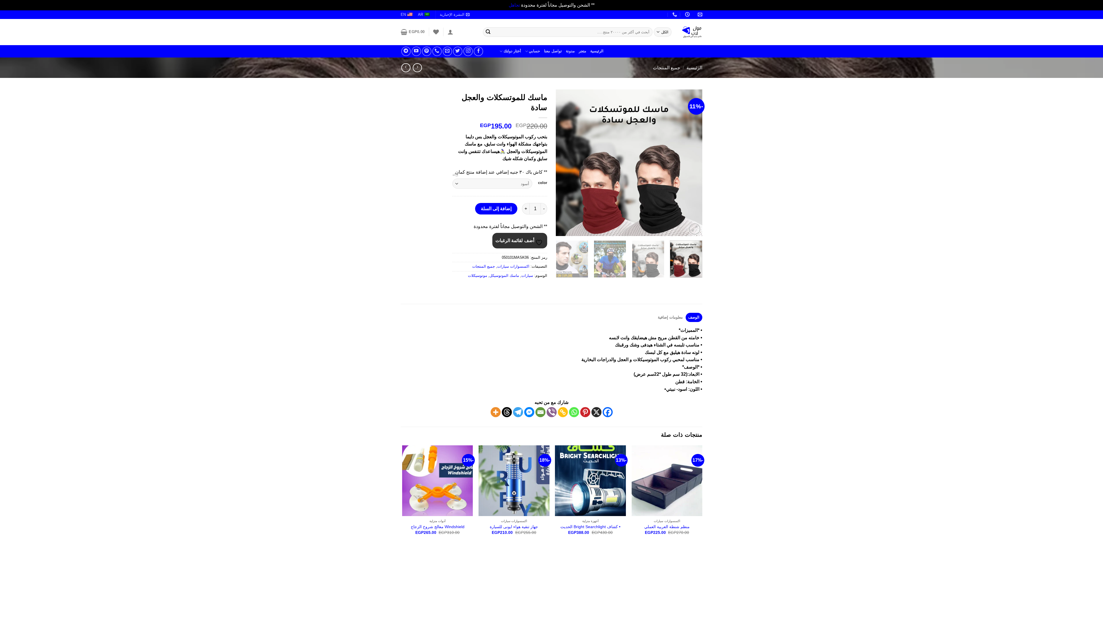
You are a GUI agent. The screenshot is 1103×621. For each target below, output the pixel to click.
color (542, 183)
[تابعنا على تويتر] (457, 51)
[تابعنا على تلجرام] (406, 51)
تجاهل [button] (514, 5)
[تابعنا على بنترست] (426, 51)
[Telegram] (518, 412)
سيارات (527, 275)
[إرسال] (488, 32)
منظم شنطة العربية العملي (667, 526)
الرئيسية (596, 51)
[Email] (540, 412)
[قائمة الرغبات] (436, 32)
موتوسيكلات (477, 275)
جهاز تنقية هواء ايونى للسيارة (514, 526)
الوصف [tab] (693, 317)
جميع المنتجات (666, 67)
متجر (582, 51)
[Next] (562, 162)
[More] (496, 412)
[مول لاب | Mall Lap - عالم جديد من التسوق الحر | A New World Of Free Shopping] (692, 32)
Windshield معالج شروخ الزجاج (437, 526)
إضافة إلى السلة (496, 208)
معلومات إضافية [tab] (670, 317)
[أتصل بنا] (437, 51)
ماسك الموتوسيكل (504, 275)
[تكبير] (694, 229)
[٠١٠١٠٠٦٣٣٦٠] (674, 14)
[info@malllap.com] (699, 14)
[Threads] (507, 412)
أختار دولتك (512, 51)
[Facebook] (608, 412)
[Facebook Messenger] (529, 412)
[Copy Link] (563, 412)
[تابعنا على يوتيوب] (416, 51)
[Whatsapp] (574, 412)
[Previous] (692, 162)
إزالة (455, 174)
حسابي (534, 51)
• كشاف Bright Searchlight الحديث (590, 526)
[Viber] (552, 412)
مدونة (570, 51)
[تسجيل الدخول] (450, 32)
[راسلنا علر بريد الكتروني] (447, 51)
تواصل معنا (553, 51)
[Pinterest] (585, 412)
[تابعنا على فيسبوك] (478, 51)
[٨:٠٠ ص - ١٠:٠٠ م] (687, 14)
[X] (596, 412)
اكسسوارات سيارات (513, 266)
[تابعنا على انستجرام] (468, 51)
